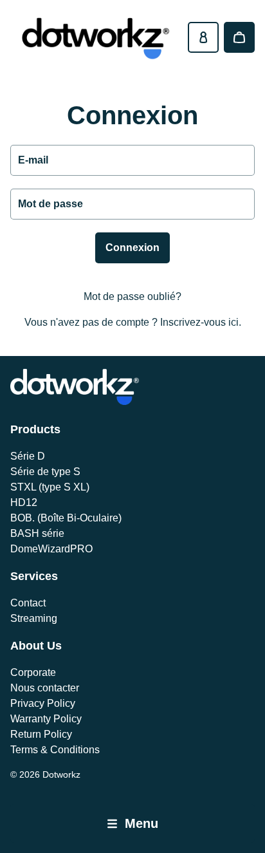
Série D (27, 456)
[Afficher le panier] (239, 37)
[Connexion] (203, 37)
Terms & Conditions (55, 749)
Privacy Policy (42, 703)
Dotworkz (61, 774)
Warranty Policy (46, 718)
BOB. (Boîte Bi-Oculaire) (66, 517)
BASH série (37, 533)
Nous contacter (44, 687)
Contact (28, 602)
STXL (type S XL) (49, 487)
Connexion (132, 247)
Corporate (33, 672)
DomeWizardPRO (51, 548)
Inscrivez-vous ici (199, 322)
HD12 (23, 502)
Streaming (33, 618)
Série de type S (45, 471)
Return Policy (41, 734)
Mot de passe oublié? (132, 296)
